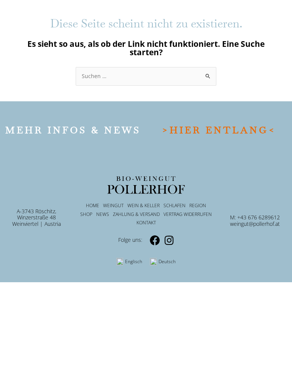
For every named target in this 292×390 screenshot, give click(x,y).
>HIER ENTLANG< (219, 130)
